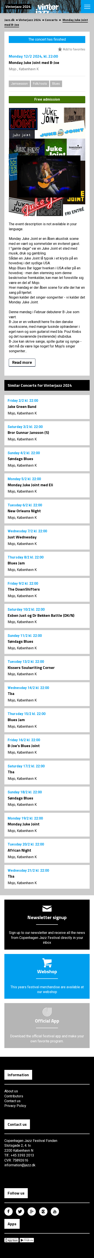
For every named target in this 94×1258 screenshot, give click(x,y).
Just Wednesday (22, 537)
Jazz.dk (9, 19)
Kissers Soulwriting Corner (31, 667)
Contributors (13, 1096)
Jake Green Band (22, 406)
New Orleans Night (24, 511)
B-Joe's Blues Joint (24, 746)
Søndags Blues (20, 459)
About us (11, 1091)
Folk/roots (40, 83)
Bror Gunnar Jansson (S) (28, 432)
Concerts (51, 19)
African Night (19, 850)
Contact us (12, 1101)
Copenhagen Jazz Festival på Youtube (55, 1211)
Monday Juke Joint (24, 824)
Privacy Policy (15, 1106)
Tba (11, 693)
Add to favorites (73, 49)
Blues (56, 83)
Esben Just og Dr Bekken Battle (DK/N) (41, 615)
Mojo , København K (24, 69)
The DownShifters (24, 589)
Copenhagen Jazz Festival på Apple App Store (11, 1240)
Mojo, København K (22, 413)
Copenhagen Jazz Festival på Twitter (20, 1211)
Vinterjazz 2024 (30, 19)
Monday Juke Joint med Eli (30, 485)
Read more (22, 362)
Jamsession (19, 83)
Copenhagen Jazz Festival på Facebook (8, 1211)
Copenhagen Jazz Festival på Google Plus (32, 1211)
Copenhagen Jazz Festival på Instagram (43, 1211)
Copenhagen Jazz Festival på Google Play (27, 1240)
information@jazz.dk (19, 1165)
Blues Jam (16, 563)
